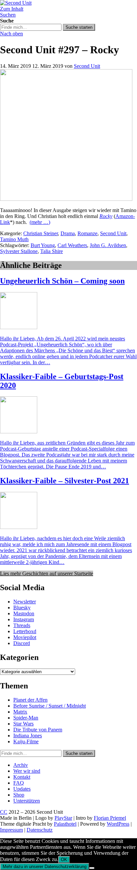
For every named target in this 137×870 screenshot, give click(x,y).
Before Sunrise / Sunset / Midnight (49, 706)
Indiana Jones (27, 735)
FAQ (18, 783)
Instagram (23, 619)
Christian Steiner (40, 233)
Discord (21, 643)
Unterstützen (26, 801)
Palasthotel (65, 824)
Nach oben (11, 33)
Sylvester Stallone (19, 251)
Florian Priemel (110, 818)
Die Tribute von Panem (37, 729)
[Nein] (91, 868)
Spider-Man (25, 717)
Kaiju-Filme (26, 741)
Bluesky (22, 607)
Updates (22, 789)
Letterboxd (24, 631)
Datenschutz (40, 830)
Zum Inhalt (11, 9)
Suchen (8, 15)
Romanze (87, 233)
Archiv (20, 765)
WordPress (118, 824)
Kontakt (21, 777)
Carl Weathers (72, 245)
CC (3, 812)
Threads (21, 625)
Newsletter (24, 601)
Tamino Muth (14, 239)
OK (64, 859)
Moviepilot (24, 637)
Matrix (20, 712)
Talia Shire (51, 251)
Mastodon (23, 613)
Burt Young (43, 245)
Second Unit (87, 66)
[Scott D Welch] (66, 199)
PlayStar (63, 818)
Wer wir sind (26, 771)
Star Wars (23, 723)
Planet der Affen (30, 700)
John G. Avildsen (108, 245)
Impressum (11, 830)
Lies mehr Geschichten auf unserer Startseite (46, 573)
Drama (68, 233)
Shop (18, 795)
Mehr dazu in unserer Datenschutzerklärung (44, 866)
